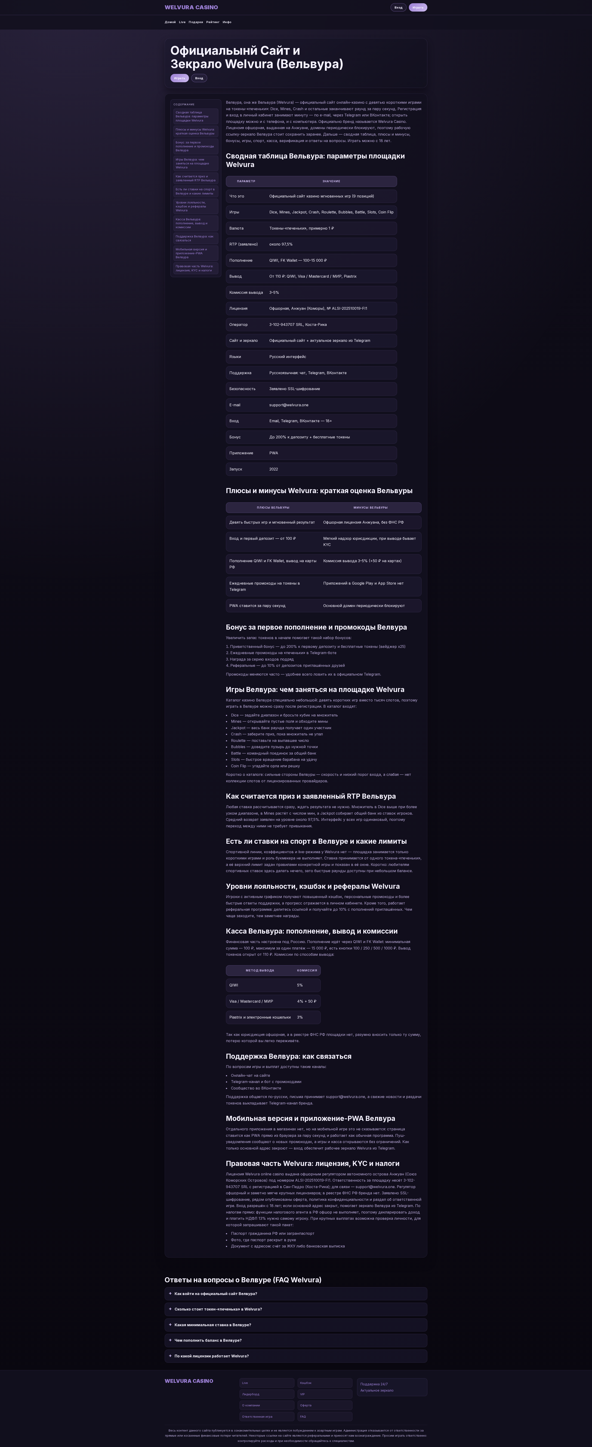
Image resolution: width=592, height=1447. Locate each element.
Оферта (305, 1405)
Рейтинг (212, 22)
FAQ (303, 1416)
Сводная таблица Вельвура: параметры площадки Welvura (192, 116)
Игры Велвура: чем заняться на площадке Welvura (192, 163)
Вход (399, 7)
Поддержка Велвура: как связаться (194, 238)
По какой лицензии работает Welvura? (212, 1356)
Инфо (227, 22)
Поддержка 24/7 (374, 1384)
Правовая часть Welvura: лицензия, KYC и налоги (194, 268)
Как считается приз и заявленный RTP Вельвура (196, 178)
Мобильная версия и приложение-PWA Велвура (191, 253)
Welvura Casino (191, 7)
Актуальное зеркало (377, 1390)
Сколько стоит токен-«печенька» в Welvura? (218, 1309)
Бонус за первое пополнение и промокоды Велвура (195, 146)
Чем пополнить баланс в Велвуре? (208, 1340)
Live (182, 22)
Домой (170, 22)
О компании (251, 1405)
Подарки (196, 22)
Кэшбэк (305, 1383)
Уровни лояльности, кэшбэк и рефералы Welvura (191, 206)
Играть (418, 7)
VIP (302, 1394)
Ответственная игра (257, 1416)
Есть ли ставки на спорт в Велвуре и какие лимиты (195, 191)
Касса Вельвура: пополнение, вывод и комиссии (191, 223)
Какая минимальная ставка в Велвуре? (213, 1325)
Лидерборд (250, 1394)
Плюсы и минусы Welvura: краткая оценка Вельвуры (195, 131)
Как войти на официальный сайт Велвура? (216, 1293)
